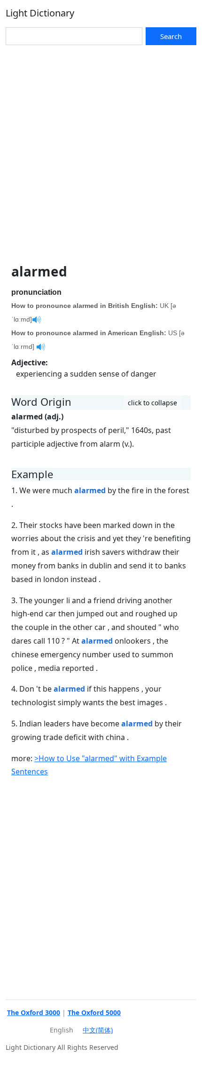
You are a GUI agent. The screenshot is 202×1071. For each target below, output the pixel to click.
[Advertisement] (101, 151)
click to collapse (152, 402)
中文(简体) (98, 1029)
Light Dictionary (40, 13)
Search (171, 36)
